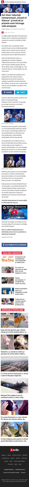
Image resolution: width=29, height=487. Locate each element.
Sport (11, 461)
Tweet (22, 92)
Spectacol (24, 458)
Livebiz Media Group (13, 479)
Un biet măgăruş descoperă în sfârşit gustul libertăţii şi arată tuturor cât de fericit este (14, 440)
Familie (9, 455)
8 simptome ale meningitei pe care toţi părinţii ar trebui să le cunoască (20, 259)
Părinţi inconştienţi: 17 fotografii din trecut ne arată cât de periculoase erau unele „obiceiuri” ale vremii (20, 280)
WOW (20, 464)
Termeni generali (9, 469)
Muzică (13, 458)
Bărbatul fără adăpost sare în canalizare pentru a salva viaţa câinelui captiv (12, 396)
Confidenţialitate (20, 469)
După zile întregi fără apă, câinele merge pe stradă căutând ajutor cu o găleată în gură (14, 331)
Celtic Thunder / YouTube (7, 123)
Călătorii (10, 464)
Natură (18, 458)
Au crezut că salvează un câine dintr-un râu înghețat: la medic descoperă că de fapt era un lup (21, 270)
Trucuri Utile (5, 458)
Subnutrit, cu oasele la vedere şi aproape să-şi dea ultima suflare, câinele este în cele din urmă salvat (14, 353)
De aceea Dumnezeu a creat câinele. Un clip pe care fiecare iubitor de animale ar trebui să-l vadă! (14, 418)
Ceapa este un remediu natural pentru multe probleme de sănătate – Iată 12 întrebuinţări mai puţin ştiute (21, 302)
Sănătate (24, 455)
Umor (15, 464)
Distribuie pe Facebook (15, 245)
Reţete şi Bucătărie (19, 461)
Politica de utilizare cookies (11, 472)
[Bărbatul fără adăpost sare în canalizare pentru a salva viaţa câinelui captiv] (14, 385)
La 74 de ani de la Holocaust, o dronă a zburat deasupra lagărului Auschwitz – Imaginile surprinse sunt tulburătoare (14, 375)
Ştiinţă (6, 461)
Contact (23, 472)
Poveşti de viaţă (16, 455)
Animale (4, 455)
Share (9, 92)
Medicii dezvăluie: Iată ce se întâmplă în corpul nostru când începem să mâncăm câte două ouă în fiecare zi (21, 291)
